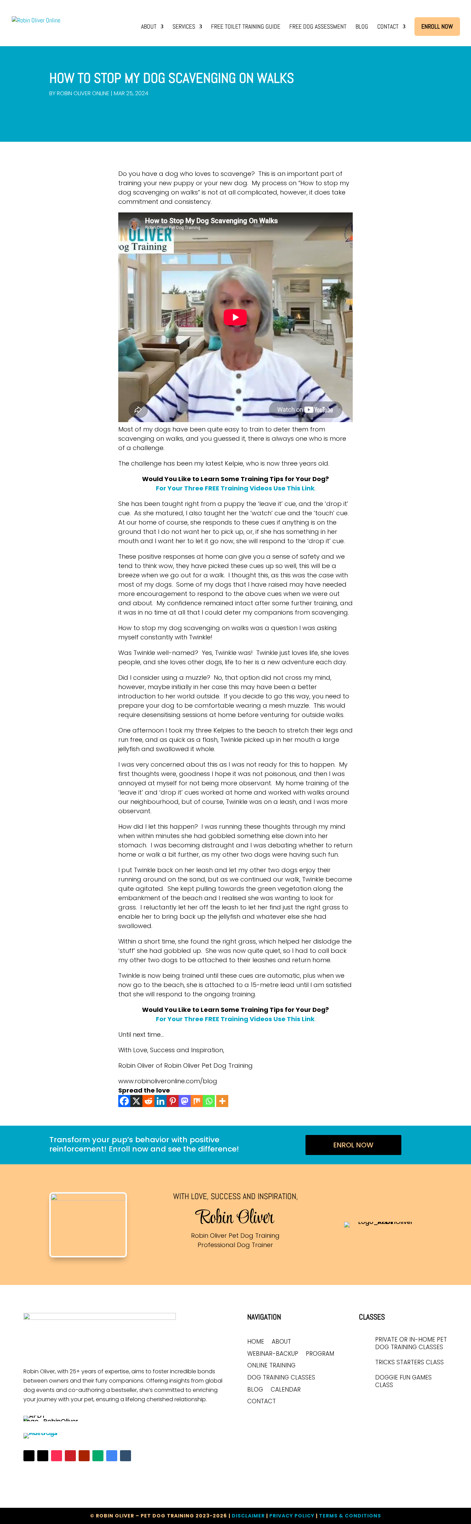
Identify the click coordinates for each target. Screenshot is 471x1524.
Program (320, 1354)
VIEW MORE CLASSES (392, 1404)
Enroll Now (437, 26)
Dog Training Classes (281, 1378)
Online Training (271, 1365)
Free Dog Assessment (318, 27)
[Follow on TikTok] (56, 1455)
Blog (361, 27)
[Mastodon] (185, 1101)
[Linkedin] (160, 1101)
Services (183, 27)
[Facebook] (124, 1101)
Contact (388, 27)
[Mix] (197, 1101)
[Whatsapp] (209, 1101)
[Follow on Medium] (97, 1455)
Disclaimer (248, 1515)
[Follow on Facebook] (28, 1455)
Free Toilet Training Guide (245, 27)
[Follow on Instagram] (42, 1455)
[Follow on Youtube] (84, 1455)
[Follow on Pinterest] (70, 1455)
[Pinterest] (173, 1101)
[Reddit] (148, 1101)
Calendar (286, 1390)
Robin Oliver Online (83, 93)
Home (255, 1342)
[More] (222, 1101)
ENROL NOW (353, 1145)
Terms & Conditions (350, 1515)
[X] (136, 1101)
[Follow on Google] (111, 1455)
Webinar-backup (272, 1354)
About (149, 27)
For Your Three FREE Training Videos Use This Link (235, 488)
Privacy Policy (291, 1515)
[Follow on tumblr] (125, 1455)
